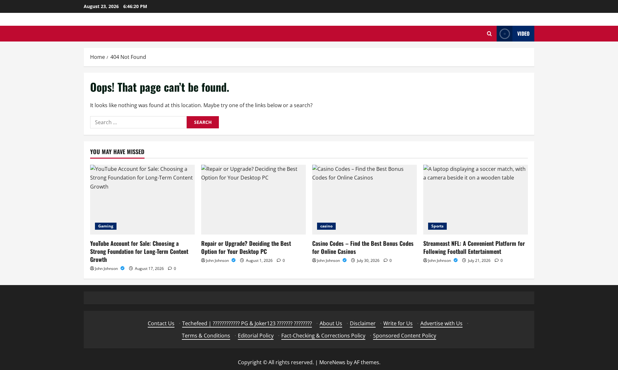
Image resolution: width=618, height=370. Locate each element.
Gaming (105, 226)
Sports (437, 226)
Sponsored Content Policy (404, 335)
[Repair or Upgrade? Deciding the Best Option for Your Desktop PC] (253, 200)
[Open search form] (489, 33)
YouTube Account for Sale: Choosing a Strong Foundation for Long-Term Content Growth (139, 251)
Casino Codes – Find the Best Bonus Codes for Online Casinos (363, 247)
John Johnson (107, 268)
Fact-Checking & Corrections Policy (323, 335)
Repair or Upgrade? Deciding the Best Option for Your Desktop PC (246, 247)
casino (326, 226)
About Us (331, 323)
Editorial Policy (256, 335)
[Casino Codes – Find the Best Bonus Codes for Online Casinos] (364, 200)
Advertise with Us (441, 323)
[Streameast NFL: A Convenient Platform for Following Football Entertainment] (475, 200)
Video (523, 33)
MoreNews (332, 362)
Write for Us (398, 323)
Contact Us (161, 323)
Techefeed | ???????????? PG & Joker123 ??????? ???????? (247, 323)
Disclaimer (363, 323)
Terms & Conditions (206, 335)
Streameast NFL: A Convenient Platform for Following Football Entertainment (474, 247)
